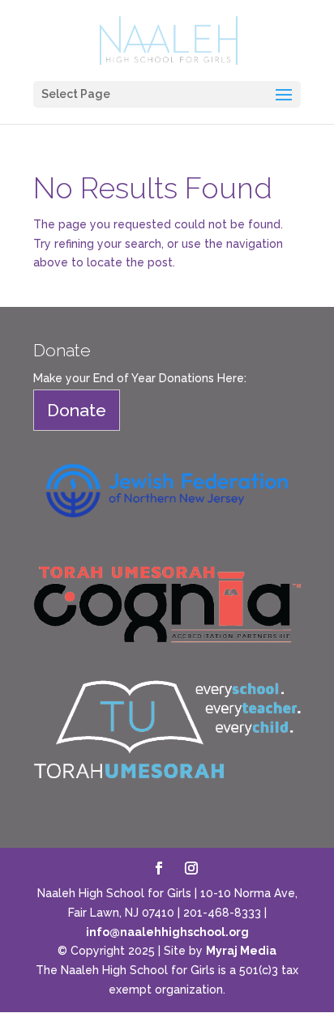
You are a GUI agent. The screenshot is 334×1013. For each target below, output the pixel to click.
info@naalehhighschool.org (167, 932)
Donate (76, 410)
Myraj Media (241, 950)
